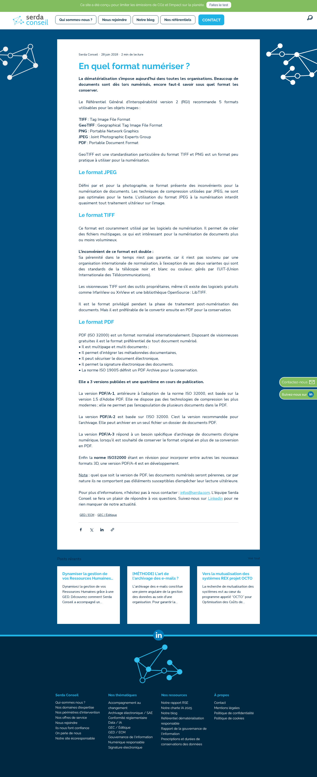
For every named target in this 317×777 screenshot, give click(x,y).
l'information (143, 737)
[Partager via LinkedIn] (102, 530)
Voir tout (254, 558)
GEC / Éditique (107, 515)
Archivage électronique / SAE (130, 713)
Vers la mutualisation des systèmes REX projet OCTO (227, 575)
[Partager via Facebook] (81, 530)
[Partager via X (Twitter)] (91, 530)
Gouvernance (118, 737)
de (131, 737)
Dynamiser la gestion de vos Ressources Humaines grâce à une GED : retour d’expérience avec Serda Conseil (86, 575)
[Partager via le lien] (112, 530)
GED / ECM (87, 515)
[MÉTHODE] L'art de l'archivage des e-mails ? (155, 575)
